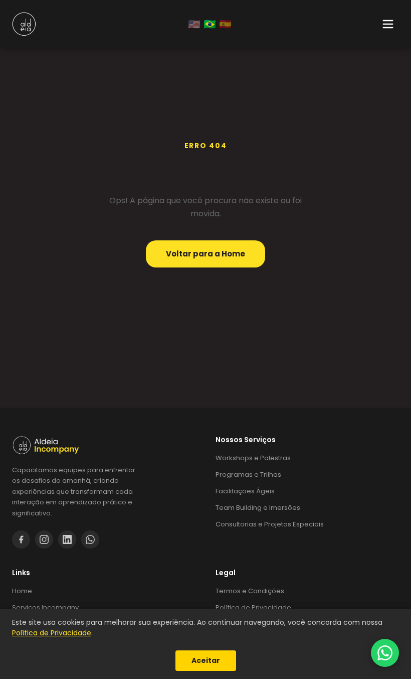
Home (22, 591)
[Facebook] (21, 539)
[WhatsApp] (90, 539)
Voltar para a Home (205, 253)
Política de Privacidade (253, 607)
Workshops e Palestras (253, 458)
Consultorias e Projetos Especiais (270, 524)
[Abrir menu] (388, 24)
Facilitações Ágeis (245, 491)
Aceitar (205, 660)
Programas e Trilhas (248, 474)
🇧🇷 (209, 24)
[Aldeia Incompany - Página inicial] (24, 24)
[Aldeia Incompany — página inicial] (103, 445)
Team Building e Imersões (258, 507)
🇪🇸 (225, 24)
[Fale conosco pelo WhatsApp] (385, 653)
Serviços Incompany (45, 607)
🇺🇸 (194, 24)
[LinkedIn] (67, 539)
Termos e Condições (250, 591)
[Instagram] (44, 539)
